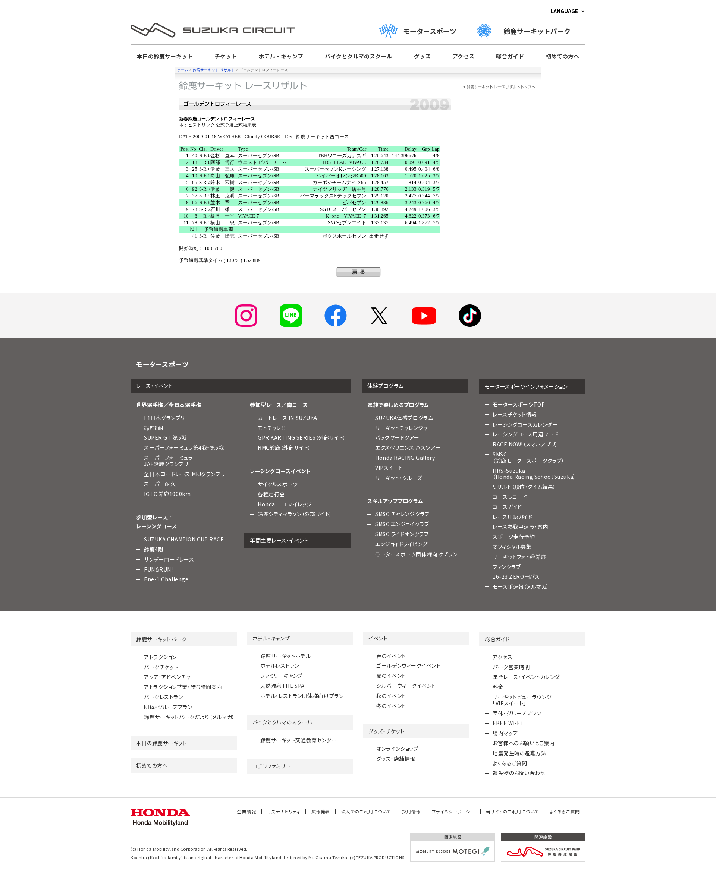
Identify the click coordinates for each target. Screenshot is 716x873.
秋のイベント (391, 695)
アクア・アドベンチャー (170, 676)
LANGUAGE (564, 11)
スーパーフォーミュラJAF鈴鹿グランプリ (168, 461)
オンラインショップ (397, 748)
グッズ (422, 56)
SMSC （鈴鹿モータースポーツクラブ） (528, 457)
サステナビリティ (283, 811)
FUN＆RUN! (158, 569)
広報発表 (320, 811)
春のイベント (391, 656)
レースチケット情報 (515, 414)
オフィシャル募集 (512, 546)
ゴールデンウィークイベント (408, 665)
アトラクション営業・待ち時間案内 (183, 686)
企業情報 (246, 811)
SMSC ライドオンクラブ (401, 534)
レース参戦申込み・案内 (520, 526)
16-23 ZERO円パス (516, 576)
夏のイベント (391, 675)
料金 (498, 686)
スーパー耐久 (160, 483)
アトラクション (160, 657)
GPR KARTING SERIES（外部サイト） (302, 437)
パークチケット (161, 667)
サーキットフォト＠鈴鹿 (519, 556)
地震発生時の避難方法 (520, 753)
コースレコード (510, 496)
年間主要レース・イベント (279, 540)
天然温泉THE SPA (282, 685)
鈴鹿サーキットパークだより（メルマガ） (189, 717)
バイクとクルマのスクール (358, 56)
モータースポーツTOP (519, 404)
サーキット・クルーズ (398, 477)
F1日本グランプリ (164, 417)
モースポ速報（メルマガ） (521, 586)
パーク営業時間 (511, 667)
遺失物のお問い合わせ (519, 772)
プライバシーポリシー (453, 811)
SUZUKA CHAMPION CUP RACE (184, 539)
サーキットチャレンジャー (404, 427)
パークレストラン (163, 696)
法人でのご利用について (366, 811)
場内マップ (505, 733)
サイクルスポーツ (278, 484)
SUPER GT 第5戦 (165, 437)
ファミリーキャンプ (281, 675)
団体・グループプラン (168, 707)
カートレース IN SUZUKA (287, 417)
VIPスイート (389, 467)
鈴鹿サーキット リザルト (214, 70)
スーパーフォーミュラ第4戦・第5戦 (184, 447)
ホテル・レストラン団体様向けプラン (302, 695)
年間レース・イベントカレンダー (529, 676)
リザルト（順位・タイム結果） (524, 486)
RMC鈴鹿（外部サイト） (284, 447)
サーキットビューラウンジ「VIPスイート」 (522, 700)
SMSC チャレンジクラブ (402, 514)
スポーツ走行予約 (514, 536)
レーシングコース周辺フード (525, 434)
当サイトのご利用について (512, 811)
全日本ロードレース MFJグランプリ (184, 474)
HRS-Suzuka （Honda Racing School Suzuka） (534, 474)
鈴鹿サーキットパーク (540, 31)
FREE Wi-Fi (507, 723)
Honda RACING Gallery (405, 457)
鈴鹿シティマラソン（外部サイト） (295, 514)
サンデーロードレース (169, 559)
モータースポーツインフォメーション (526, 386)
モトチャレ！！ (272, 427)
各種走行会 (271, 494)
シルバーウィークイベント (406, 685)
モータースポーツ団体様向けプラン (416, 554)
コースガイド (507, 506)
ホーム (182, 70)
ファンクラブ (507, 566)
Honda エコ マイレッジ (285, 504)
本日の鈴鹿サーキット (165, 56)
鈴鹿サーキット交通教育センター (298, 740)
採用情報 (411, 811)
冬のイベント (391, 705)
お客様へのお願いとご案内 (524, 743)
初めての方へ (562, 56)
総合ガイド (510, 56)
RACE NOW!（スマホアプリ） (525, 444)
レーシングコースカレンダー (525, 424)
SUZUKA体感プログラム (404, 417)
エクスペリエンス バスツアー (408, 447)
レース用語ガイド (512, 517)
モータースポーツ (429, 31)
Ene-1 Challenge (166, 579)
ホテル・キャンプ (280, 56)
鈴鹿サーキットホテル (285, 656)
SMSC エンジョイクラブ (402, 524)
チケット (225, 56)
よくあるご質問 (510, 763)
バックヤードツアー (397, 437)
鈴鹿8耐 (153, 427)
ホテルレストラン (279, 665)
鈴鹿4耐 (153, 549)
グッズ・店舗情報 (395, 758)
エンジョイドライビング (401, 544)
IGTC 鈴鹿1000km (167, 493)
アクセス (463, 56)
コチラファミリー (271, 766)
